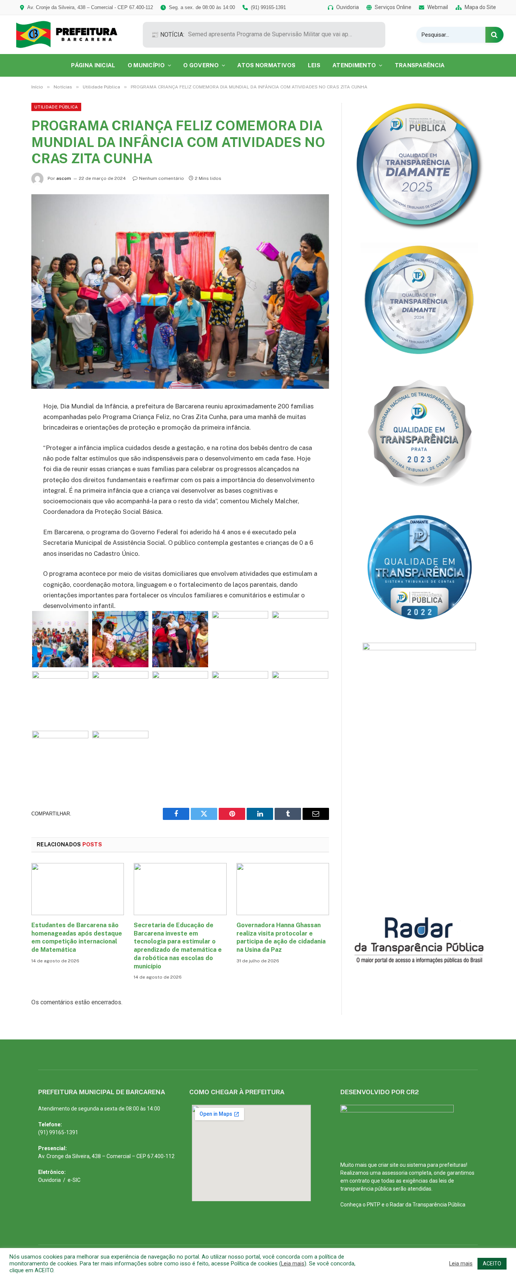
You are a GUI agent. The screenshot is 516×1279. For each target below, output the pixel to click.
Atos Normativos (266, 65)
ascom (63, 178)
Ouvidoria (49, 1180)
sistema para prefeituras (436, 1165)
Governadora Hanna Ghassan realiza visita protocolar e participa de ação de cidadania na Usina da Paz (281, 937)
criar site (388, 1165)
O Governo (201, 65)
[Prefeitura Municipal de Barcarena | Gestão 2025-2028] (71, 34)
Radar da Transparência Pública (427, 1205)
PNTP (373, 1205)
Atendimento (354, 65)
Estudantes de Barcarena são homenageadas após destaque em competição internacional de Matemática (76, 937)
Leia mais (292, 1263)
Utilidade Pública (56, 107)
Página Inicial (93, 65)
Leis (314, 65)
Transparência (420, 65)
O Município (146, 65)
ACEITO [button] (492, 1263)
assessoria (395, 1173)
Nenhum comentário (161, 178)
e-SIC (74, 1180)
